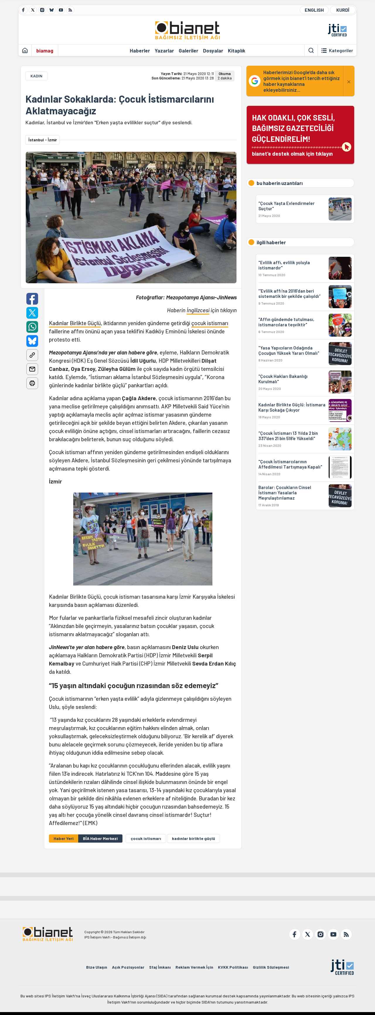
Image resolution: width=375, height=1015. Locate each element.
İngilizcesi (198, 310)
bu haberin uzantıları (280, 183)
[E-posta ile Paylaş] (32, 369)
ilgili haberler (271, 242)
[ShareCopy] (32, 355)
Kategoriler (341, 50)
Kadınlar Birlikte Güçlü (75, 323)
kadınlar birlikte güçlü (193, 838)
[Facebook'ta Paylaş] (32, 299)
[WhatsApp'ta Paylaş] (32, 327)
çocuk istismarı (209, 323)
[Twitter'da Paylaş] (32, 313)
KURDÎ (342, 10)
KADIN (36, 75)
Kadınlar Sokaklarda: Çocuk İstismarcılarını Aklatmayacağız (119, 104)
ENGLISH (314, 10)
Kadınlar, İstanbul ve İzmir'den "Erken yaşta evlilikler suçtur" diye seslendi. (108, 122)
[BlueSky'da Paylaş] (32, 341)
